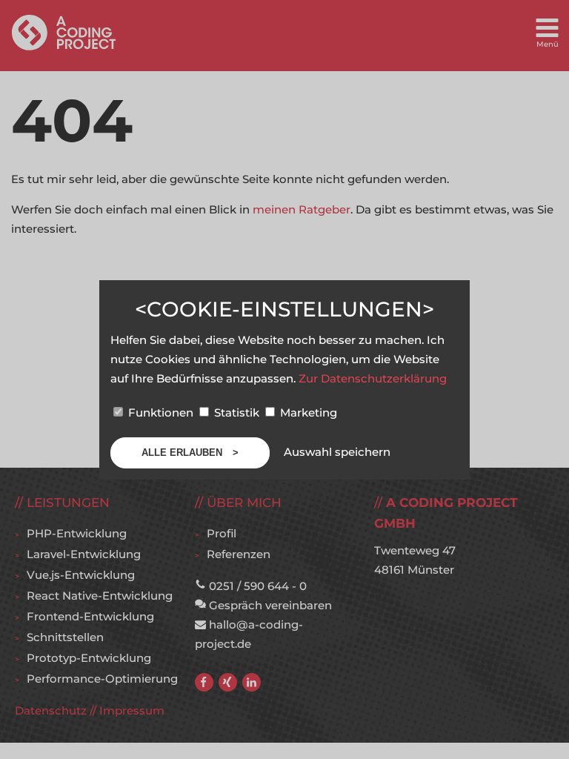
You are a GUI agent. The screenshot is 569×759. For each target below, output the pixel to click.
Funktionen (160, 412)
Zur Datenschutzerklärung (373, 378)
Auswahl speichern (337, 452)
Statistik (236, 412)
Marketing (307, 412)
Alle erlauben (183, 452)
